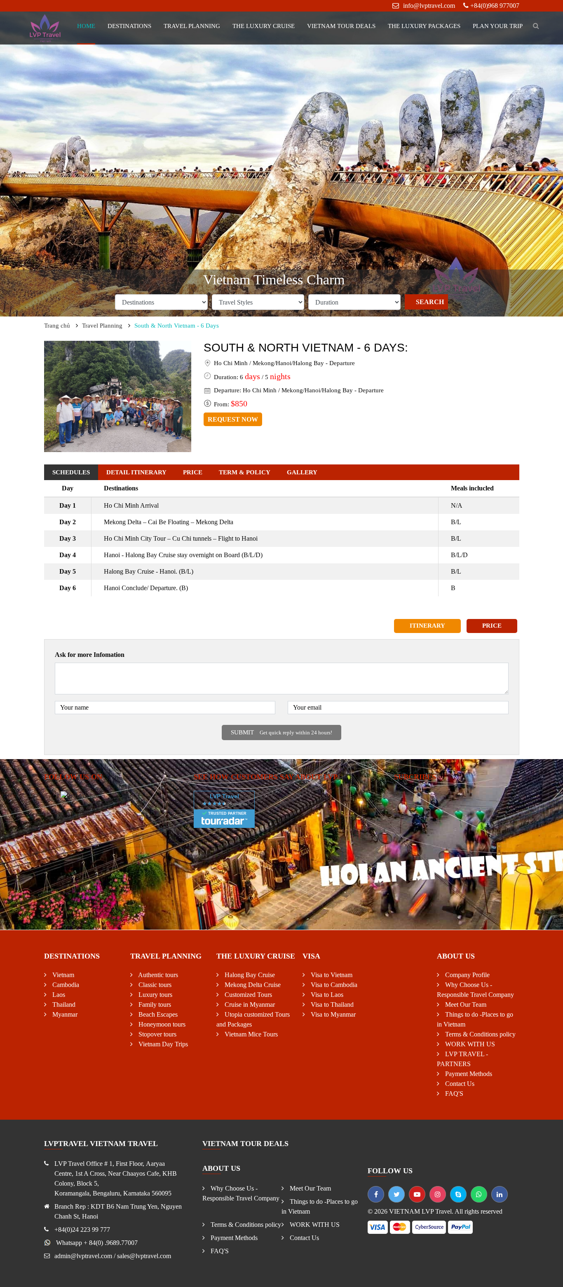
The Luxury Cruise (263, 26)
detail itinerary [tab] (136, 472)
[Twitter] (396, 1194)
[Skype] (458, 1194)
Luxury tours (154, 994)
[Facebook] (376, 1194)
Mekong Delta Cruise (252, 984)
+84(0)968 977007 (494, 5)
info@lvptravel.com (429, 5)
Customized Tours (247, 994)
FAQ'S (453, 1093)
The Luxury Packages (424, 26)
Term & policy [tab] (244, 472)
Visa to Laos (326, 994)
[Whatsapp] (479, 1194)
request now (233, 419)
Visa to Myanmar (332, 1014)
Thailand (63, 1004)
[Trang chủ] (45, 27)
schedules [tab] (71, 472)
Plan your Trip (498, 26)
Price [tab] (192, 472)
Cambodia (65, 984)
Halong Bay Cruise (249, 974)
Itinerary (427, 625)
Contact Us (458, 1083)
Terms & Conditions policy (479, 1034)
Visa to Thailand (331, 1004)
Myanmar (64, 1014)
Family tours (154, 1004)
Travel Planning (192, 26)
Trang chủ (57, 325)
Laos (58, 994)
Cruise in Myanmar (249, 1004)
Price (492, 625)
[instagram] (437, 1194)
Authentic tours (157, 974)
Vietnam (62, 974)
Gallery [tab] (302, 472)
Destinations (129, 26)
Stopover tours (156, 1034)
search (430, 301)
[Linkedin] (499, 1194)
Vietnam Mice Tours (250, 1034)
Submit (281, 732)
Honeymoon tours (161, 1024)
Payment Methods (467, 1073)
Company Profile (466, 974)
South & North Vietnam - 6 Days (176, 325)
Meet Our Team (464, 1004)
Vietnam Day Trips (162, 1044)
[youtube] (417, 1194)
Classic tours (154, 984)
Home (86, 26)
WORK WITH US (469, 1044)
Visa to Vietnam (330, 974)
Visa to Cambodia (333, 984)
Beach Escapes (157, 1014)
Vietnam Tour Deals (341, 26)
